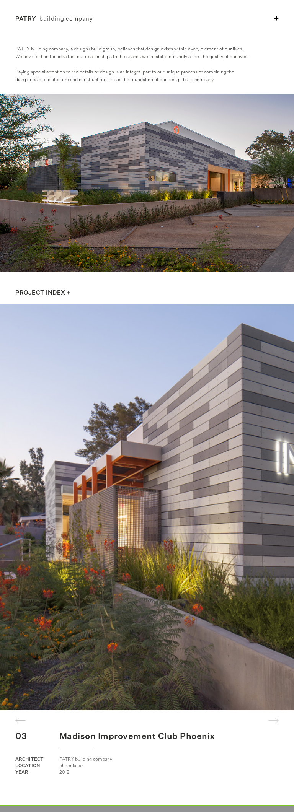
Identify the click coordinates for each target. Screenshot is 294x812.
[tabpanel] (147, 507)
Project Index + (43, 293)
